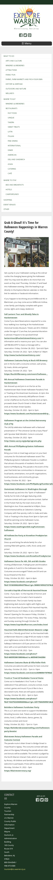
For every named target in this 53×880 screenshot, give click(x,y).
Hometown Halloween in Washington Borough (25, 489)
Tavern (11, 122)
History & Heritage (14, 84)
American (12, 155)
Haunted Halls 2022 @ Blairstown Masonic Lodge (26, 630)
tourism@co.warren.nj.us (14, 869)
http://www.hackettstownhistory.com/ (22, 355)
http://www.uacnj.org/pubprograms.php (22, 441)
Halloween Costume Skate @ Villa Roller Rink (25, 662)
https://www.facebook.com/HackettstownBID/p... (27, 413)
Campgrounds (12, 194)
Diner (10, 150)
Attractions (11, 70)
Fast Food (12, 113)
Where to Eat (10, 99)
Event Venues (10, 205)
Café (10, 173)
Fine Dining (13, 141)
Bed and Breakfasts (15, 185)
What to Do (9, 56)
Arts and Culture (14, 61)
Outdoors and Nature (16, 89)
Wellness (10, 93)
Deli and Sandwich (16, 159)
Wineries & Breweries (15, 65)
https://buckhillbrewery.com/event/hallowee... (26, 374)
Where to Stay (10, 180)
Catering (12, 169)
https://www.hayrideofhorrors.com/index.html (26, 624)
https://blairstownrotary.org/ (17, 770)
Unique (11, 118)
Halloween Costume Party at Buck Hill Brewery (25, 360)
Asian (10, 164)
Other (6, 209)
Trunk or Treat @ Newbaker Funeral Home (24, 678)
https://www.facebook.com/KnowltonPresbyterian (27, 556)
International (14, 146)
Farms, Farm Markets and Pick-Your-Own (24, 79)
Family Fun (10, 75)
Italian (11, 136)
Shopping (8, 200)
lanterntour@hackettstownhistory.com (22, 338)
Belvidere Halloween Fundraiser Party (21, 707)
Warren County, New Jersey (26, 28)
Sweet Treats (14, 127)
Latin (10, 132)
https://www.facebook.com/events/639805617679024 (28, 672)
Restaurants (11, 108)
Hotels (9, 189)
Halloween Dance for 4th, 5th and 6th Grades (25, 561)
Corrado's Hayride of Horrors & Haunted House (25, 590)
